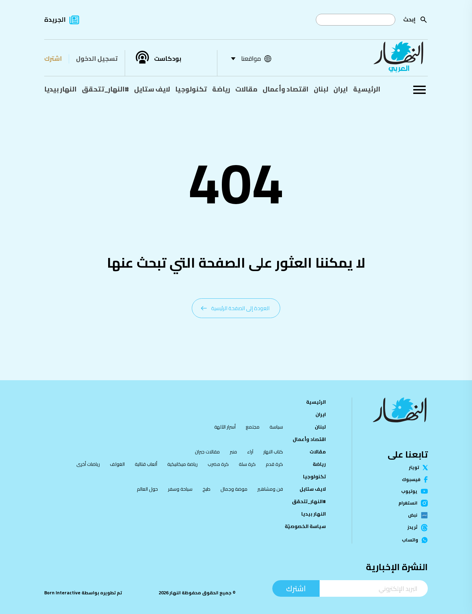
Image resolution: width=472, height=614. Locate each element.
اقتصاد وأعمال (286, 89)
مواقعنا (251, 58)
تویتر (414, 467)
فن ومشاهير (270, 489)
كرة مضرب (218, 464)
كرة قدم (274, 464)
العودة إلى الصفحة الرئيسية (240, 308)
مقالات (246, 89)
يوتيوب (409, 491)
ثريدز (412, 527)
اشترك (53, 58)
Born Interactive (62, 592)
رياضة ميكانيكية (182, 464)
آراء (250, 451)
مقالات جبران (207, 451)
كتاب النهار (273, 451)
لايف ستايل (152, 89)
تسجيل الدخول (96, 58)
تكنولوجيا (191, 89)
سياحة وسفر (180, 489)
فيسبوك (411, 479)
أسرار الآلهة (225, 426)
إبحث (409, 19)
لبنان (321, 89)
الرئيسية (366, 89)
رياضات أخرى (88, 464)
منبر (233, 451)
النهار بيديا (60, 89)
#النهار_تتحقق (105, 89)
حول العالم (147, 489)
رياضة (221, 89)
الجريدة (55, 19)
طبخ (206, 489)
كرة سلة (247, 464)
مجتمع (252, 426)
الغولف (117, 464)
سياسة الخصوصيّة (305, 526)
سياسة (276, 426)
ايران (340, 89)
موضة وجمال (233, 489)
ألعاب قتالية (146, 464)
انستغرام (407, 503)
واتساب (410, 540)
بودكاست (167, 58)
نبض (412, 515)
